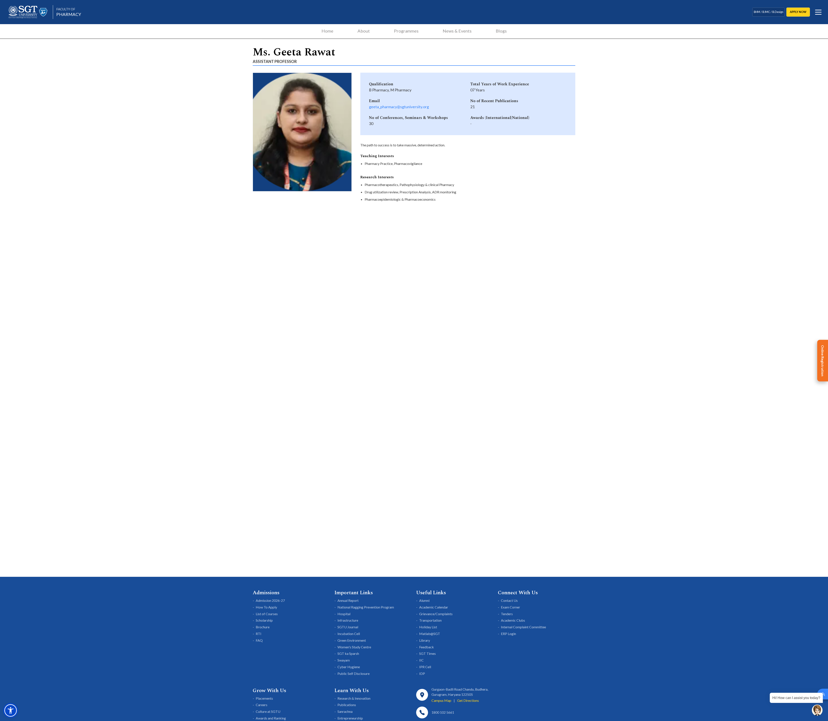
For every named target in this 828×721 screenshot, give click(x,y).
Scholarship (264, 620)
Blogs (501, 30)
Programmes (406, 30)
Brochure (263, 627)
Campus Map (441, 700)
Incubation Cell (348, 634)
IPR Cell (425, 667)
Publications (346, 705)
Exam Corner (510, 607)
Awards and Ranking (271, 718)
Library (424, 640)
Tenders (507, 614)
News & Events (457, 30)
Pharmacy (68, 12)
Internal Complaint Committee (523, 627)
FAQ (259, 640)
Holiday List (428, 627)
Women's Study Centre (354, 647)
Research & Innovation (353, 698)
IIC (421, 660)
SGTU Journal (347, 627)
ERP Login (508, 634)
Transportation (430, 620)
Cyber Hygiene (348, 667)
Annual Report (348, 600)
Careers (261, 705)
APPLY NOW (798, 12)
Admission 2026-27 (270, 600)
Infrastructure (347, 620)
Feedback (426, 647)
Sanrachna (345, 711)
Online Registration (823, 360)
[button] (10, 710)
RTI (258, 634)
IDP (422, 673)
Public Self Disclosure (353, 673)
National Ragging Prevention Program (365, 607)
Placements (264, 698)
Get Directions (468, 700)
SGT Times (427, 653)
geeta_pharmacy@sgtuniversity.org (399, 106)
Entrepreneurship (350, 718)
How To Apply (266, 607)
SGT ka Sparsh (348, 653)
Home (327, 30)
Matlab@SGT (429, 634)
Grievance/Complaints (436, 614)
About (364, 30)
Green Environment (351, 640)
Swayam (343, 660)
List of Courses (267, 614)
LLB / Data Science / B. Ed (768, 12)
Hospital (343, 614)
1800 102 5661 (442, 712)
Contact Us (509, 600)
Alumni (424, 600)
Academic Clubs (513, 620)
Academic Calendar (433, 607)
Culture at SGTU (268, 711)
